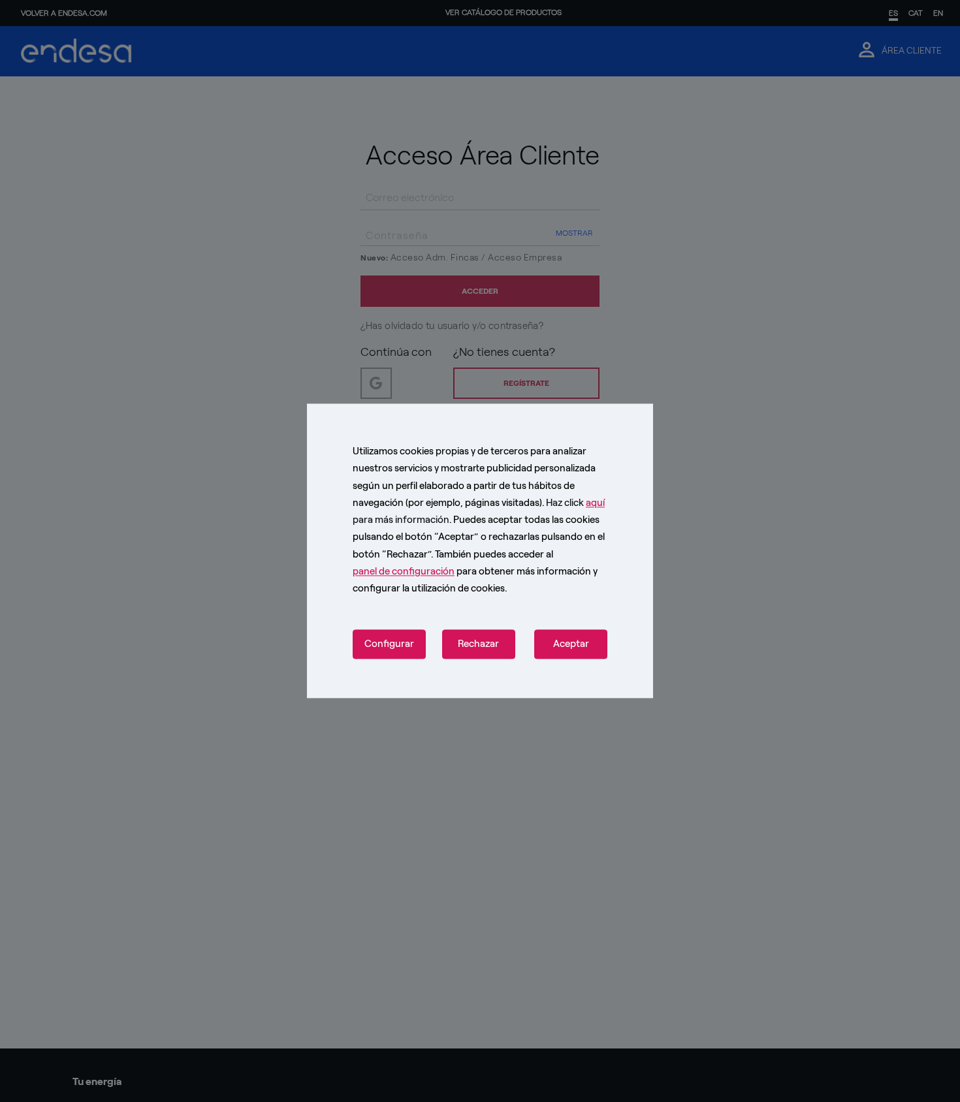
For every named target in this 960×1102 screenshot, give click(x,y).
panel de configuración (404, 571)
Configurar (389, 644)
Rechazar (478, 644)
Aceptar (571, 644)
